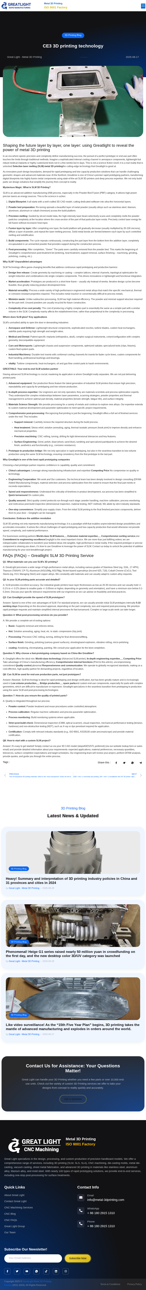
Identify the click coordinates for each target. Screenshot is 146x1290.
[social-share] (116, 762)
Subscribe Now (77, 1258)
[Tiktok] (46, 1271)
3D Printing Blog (73, 35)
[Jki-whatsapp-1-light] (37, 1271)
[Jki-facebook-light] (7, 1271)
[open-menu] (143, 6)
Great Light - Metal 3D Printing (24, 888)
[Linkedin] (56, 1271)
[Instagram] (66, 1271)
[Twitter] (17, 1271)
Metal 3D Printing (53, 3)
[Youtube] (27, 1271)
